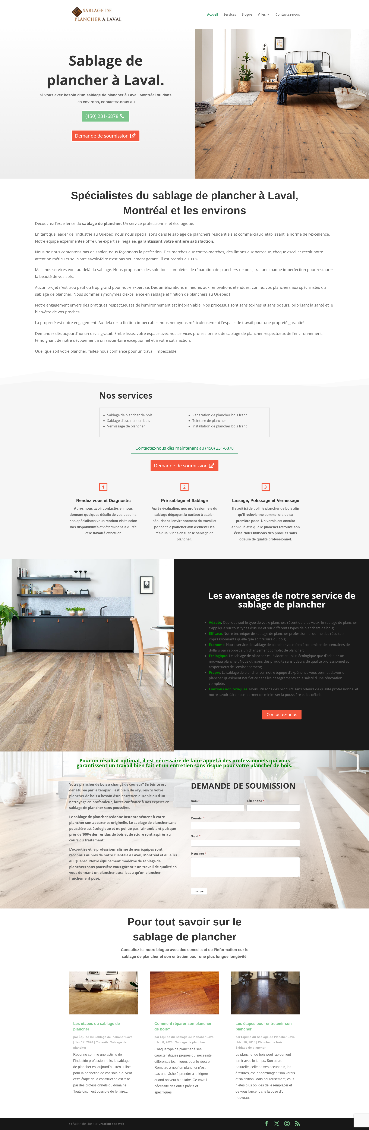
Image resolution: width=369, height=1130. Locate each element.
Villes (262, 14)
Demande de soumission (102, 135)
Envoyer (199, 891)
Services (230, 14)
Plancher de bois (270, 1042)
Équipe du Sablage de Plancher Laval (106, 1037)
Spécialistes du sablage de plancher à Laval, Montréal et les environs (184, 202)
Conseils (102, 1042)
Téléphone (255, 801)
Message (198, 853)
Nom (195, 801)
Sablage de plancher (190, 1042)
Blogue (247, 14)
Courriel (197, 818)
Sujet (195, 836)
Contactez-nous (287, 14)
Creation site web (111, 1124)
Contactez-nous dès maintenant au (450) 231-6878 (184, 448)
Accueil (212, 14)
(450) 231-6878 (102, 116)
